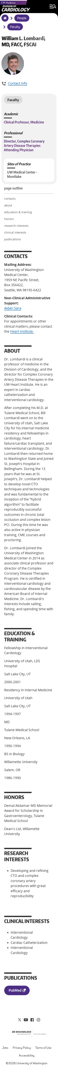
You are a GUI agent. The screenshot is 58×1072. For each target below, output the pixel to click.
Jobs (5, 1048)
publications (12, 239)
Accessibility (26, 1055)
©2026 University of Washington (26, 1063)
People (21, 18)
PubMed (15, 990)
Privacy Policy (22, 1048)
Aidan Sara (12, 308)
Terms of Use (43, 1048)
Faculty (15, 27)
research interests (16, 226)
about (8, 205)
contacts (10, 198)
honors (9, 219)
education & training (18, 212)
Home (4, 20)
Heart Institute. (22, 331)
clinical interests (15, 232)
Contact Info (17, 83)
